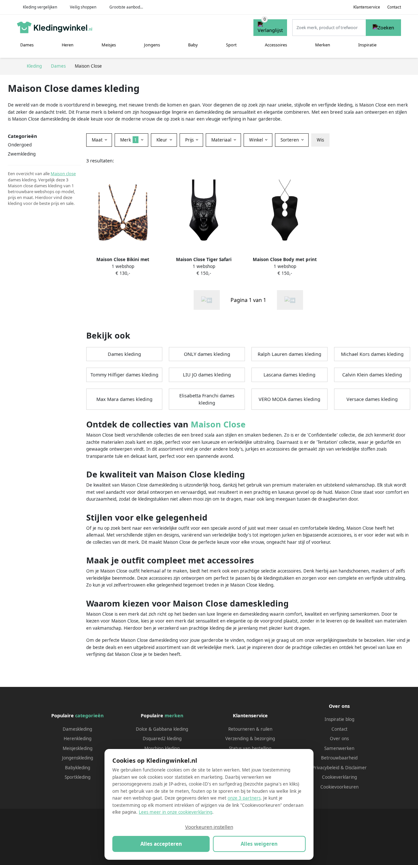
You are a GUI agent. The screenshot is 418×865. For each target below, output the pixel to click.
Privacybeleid (325, 768)
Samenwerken (339, 748)
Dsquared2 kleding (162, 738)
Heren (67, 45)
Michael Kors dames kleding (372, 354)
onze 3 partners (244, 798)
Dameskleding (77, 729)
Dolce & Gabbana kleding (162, 729)
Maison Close (218, 424)
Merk (128, 140)
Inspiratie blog (339, 719)
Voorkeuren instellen (209, 826)
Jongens (152, 45)
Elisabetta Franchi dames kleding (206, 399)
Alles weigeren (259, 843)
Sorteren (290, 140)
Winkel (256, 140)
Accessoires (276, 45)
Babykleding (77, 768)
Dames (27, 45)
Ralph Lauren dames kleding (289, 354)
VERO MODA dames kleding (289, 399)
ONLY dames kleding (207, 354)
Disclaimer (356, 768)
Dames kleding (124, 354)
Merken (322, 45)
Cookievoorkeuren (339, 787)
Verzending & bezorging (250, 738)
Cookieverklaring (339, 777)
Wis (320, 140)
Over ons (339, 738)
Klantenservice (366, 7)
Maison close (63, 173)
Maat (98, 140)
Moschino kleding (162, 748)
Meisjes (109, 45)
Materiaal (222, 140)
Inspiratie (367, 45)
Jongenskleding (77, 758)
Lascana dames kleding (289, 375)
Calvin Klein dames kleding (372, 375)
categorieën (89, 715)
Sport (231, 45)
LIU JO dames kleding (207, 375)
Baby (193, 45)
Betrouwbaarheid (339, 758)
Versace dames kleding (372, 399)
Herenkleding (77, 738)
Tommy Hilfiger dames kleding (124, 375)
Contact (394, 7)
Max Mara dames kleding (124, 399)
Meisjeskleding (77, 748)
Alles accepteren (161, 843)
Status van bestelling (250, 748)
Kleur (162, 140)
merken (174, 715)
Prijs (190, 140)
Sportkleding (77, 777)
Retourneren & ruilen (250, 729)
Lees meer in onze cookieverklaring (175, 812)
